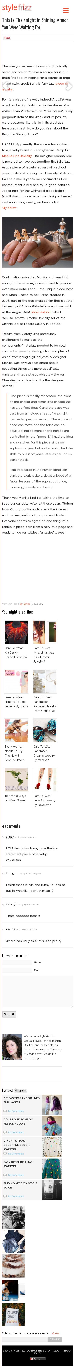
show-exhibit (41, 312)
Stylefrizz (9, 208)
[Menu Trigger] (65, 10)
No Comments (16, 1111)
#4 (3, 929)
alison (10, 836)
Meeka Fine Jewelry (17, 156)
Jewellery (37, 603)
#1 (3, 837)
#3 (3, 904)
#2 (3, 873)
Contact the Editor (39, 1351)
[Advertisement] (38, 53)
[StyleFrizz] (17, 12)
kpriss (26, 603)
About (57, 1351)
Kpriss (55, 1333)
